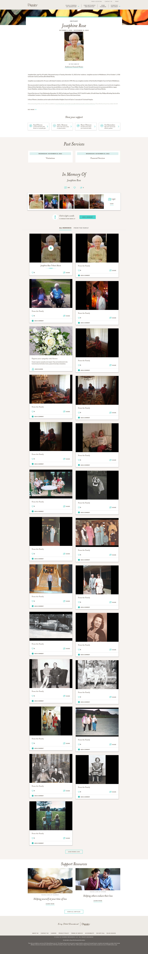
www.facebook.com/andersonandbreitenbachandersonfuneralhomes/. (75, 104)
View (112, 203)
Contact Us (108, 1)
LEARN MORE (50, 903)
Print (117, 1)
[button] (72, 6)
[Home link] (33, 5)
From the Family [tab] (81, 228)
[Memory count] (65, 187)
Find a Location (96, 1)
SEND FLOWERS (39, 369)
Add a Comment (85, 275)
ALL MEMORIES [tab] (65, 228)
